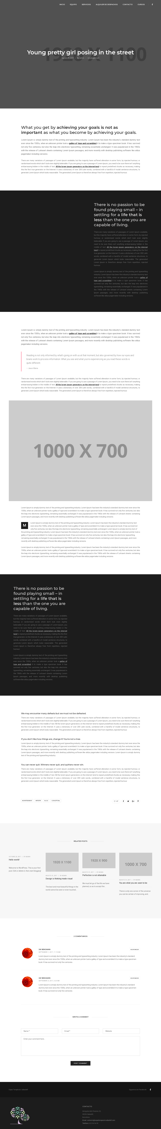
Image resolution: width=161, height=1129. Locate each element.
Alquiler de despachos (107, 4)
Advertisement (27, 800)
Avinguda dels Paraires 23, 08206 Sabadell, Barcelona (91, 1114)
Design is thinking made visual (59, 878)
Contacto (127, 4)
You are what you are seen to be (133, 883)
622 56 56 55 (93, 1123)
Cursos (141, 4)
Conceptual (56, 800)
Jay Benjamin (44, 949)
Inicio (62, 4)
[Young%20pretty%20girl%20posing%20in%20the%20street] (123, 801)
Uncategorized (93, 58)
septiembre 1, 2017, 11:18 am (49, 952)
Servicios (86, 4)
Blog (46, 800)
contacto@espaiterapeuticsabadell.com (101, 1120)
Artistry (38, 800)
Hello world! (14, 860)
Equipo (73, 4)
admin (81, 58)
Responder (134, 949)
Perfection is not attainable (94, 875)
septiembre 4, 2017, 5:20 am (49, 981)
